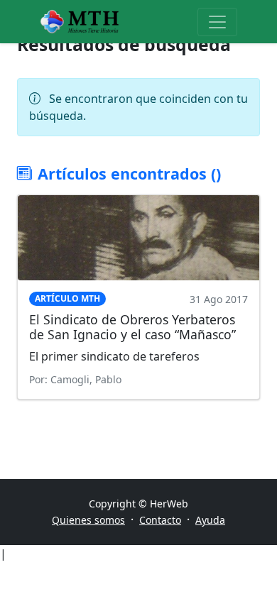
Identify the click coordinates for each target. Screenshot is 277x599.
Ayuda (210, 520)
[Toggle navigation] (217, 22)
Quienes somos (88, 520)
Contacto (160, 520)
